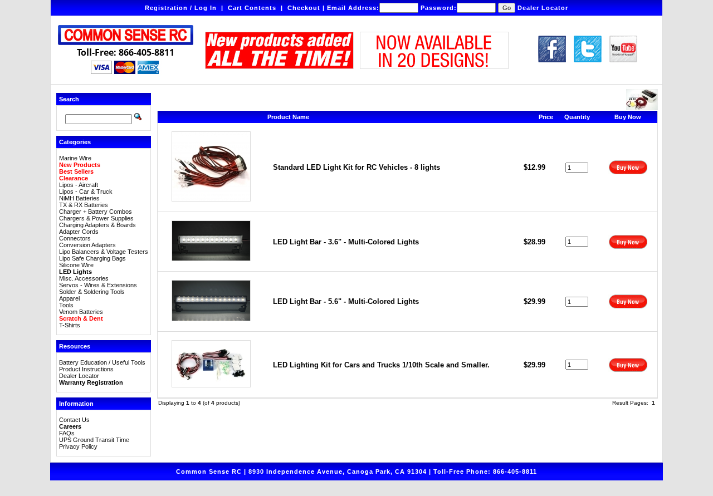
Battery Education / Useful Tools (102, 362)
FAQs (67, 433)
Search (69, 99)
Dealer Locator (542, 7)
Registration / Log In (181, 7)
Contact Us (74, 419)
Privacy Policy (78, 446)
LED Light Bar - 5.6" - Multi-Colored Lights (346, 301)
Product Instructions (86, 369)
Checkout (303, 7)
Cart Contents (252, 7)
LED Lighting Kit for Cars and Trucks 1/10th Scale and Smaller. (381, 365)
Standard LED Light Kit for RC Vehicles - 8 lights (356, 167)
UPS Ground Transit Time (94, 439)
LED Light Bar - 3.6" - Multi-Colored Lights (346, 242)
